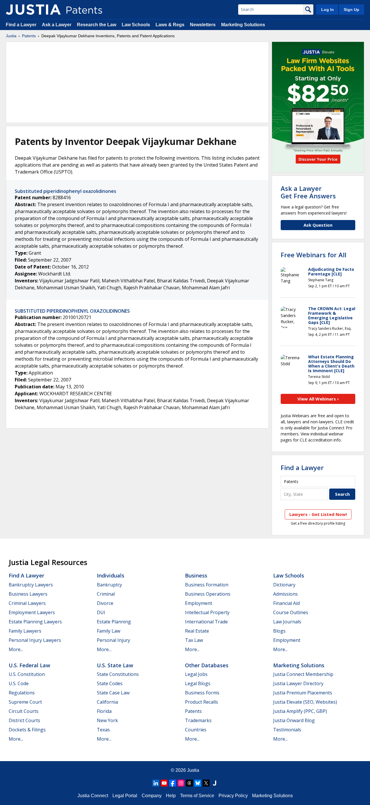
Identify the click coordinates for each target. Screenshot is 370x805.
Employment (198, 603)
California (107, 702)
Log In (327, 9)
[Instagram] (180, 783)
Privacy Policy (233, 795)
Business (196, 575)
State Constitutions (118, 674)
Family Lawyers (25, 631)
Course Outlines (290, 612)
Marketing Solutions (243, 24)
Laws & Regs (170, 24)
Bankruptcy (109, 585)
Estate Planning (114, 621)
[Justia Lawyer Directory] (214, 783)
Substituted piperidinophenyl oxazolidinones (65, 191)
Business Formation (206, 585)
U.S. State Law (115, 665)
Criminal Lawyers (27, 603)
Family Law (108, 631)
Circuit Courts (23, 711)
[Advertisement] (137, 82)
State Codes (110, 683)
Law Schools (136, 24)
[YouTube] (164, 783)
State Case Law (113, 693)
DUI (101, 612)
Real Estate (197, 631)
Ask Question (318, 225)
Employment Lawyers (32, 612)
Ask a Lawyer (56, 24)
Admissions (285, 594)
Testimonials (287, 729)
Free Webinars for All (313, 254)
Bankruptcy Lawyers (31, 585)
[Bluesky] (197, 783)
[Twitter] (206, 783)
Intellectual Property (207, 612)
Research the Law (96, 24)
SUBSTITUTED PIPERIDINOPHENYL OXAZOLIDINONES (72, 311)
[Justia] (33, 9)
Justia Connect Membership (303, 674)
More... (16, 649)
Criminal (106, 594)
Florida (104, 711)
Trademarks (198, 720)
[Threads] (189, 783)
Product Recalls (201, 702)
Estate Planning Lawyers (35, 621)
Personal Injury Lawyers (35, 640)
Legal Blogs (197, 683)
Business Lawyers (28, 594)
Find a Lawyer (21, 24)
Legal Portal (124, 795)
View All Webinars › (318, 399)
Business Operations (207, 594)
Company (152, 795)
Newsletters (203, 24)
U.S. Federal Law (29, 665)
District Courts (24, 720)
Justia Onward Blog (294, 720)
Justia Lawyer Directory (298, 683)
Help (171, 795)
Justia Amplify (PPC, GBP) (300, 711)
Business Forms (202, 693)
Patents (29, 35)
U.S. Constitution (27, 674)
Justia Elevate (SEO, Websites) (305, 702)
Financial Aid (286, 603)
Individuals (110, 575)
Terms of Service (197, 795)
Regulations (22, 693)
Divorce (105, 603)
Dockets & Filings (27, 729)
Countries (195, 729)
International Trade (206, 621)
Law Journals (287, 621)
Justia (11, 35)
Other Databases (206, 665)
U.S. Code (19, 683)
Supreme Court (25, 702)
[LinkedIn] (155, 783)
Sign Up (351, 9)
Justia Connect (92, 795)
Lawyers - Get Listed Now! (318, 514)
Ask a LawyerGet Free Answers (308, 192)
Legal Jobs (196, 674)
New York (107, 720)
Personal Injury (113, 640)
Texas (103, 729)
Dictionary (284, 585)
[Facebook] (172, 783)
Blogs (279, 631)
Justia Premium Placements (302, 693)
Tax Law (194, 640)
